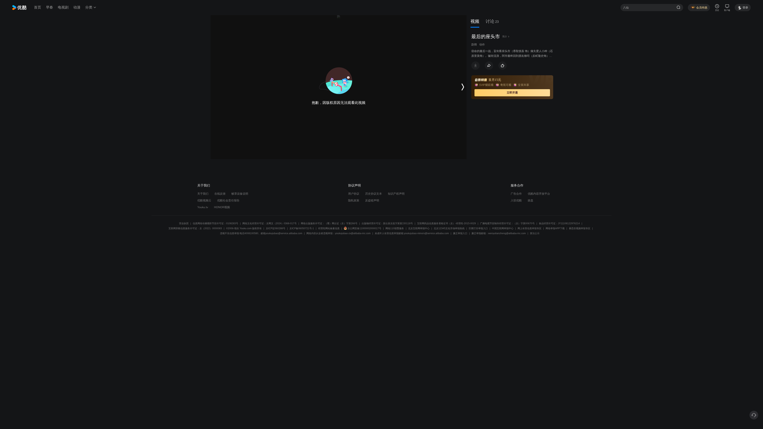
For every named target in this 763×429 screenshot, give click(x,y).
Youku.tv (202, 207)
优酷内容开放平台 (539, 193)
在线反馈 (220, 193)
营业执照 (184, 223)
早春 (49, 7)
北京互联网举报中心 (419, 228)
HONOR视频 (222, 207)
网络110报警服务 (394, 228)
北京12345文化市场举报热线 (449, 228)
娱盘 (530, 200)
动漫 (76, 7)
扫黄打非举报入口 (478, 228)
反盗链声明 (372, 200)
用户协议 (353, 193)
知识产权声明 (396, 193)
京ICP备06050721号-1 (302, 228)
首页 (37, 7)
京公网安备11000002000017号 (364, 228)
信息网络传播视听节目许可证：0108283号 (215, 223)
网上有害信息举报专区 (529, 228)
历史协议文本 (373, 193)
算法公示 (534, 233)
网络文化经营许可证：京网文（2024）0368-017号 (269, 223)
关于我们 (202, 193)
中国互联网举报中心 (502, 228)
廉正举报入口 (460, 233)
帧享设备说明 (239, 193)
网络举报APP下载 (555, 228)
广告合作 (516, 193)
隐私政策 (353, 200)
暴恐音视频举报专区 (579, 228)
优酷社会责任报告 (228, 200)
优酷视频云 (204, 200)
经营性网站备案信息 (329, 228)
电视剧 (63, 7)
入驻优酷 (516, 200)
